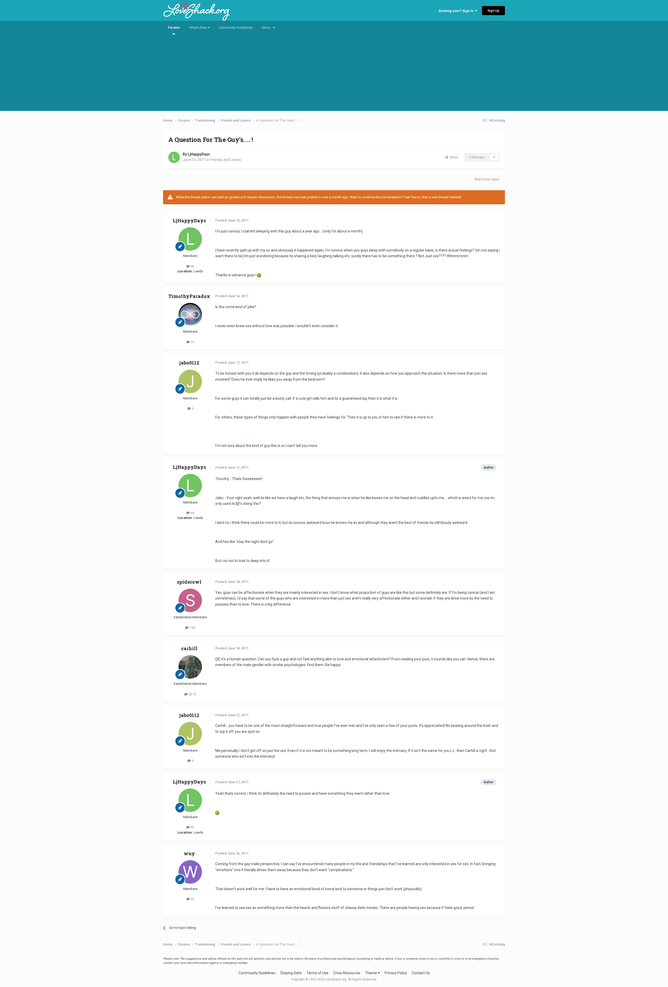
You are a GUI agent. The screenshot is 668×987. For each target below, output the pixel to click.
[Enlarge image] (259, 275)
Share (453, 157)
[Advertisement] (334, 74)
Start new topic (486, 179)
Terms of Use (317, 973)
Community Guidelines (236, 27)
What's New (198, 27)
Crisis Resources (346, 973)
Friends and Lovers (225, 160)
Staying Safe (291, 973)
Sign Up (493, 11)
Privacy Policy (396, 973)
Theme (371, 973)
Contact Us (421, 973)
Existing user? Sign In (457, 11)
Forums (174, 27)
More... (267, 27)
